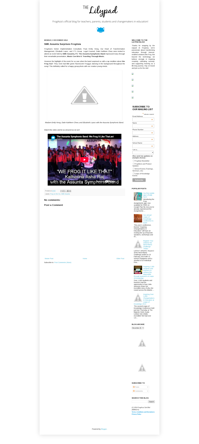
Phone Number (142, 129)
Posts (137, 387)
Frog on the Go (55, 194)
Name (142, 123)
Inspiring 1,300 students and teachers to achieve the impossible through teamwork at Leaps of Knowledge (144, 272)
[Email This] (61, 191)
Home (85, 258)
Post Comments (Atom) (62, 262)
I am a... (135, 149)
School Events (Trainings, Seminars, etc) (142, 170)
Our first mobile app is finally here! (148, 195)
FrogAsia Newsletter (142, 161)
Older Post (120, 258)
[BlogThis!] (63, 191)
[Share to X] (66, 191)
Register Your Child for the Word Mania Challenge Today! (148, 244)
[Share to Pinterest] (70, 191)
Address (142, 136)
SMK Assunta (65, 194)
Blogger (104, 429)
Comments (139, 391)
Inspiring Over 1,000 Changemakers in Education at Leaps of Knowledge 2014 (144, 299)
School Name (142, 143)
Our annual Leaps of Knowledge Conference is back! (148, 219)
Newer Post (49, 258)
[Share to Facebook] (68, 191)
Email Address (142, 116)
